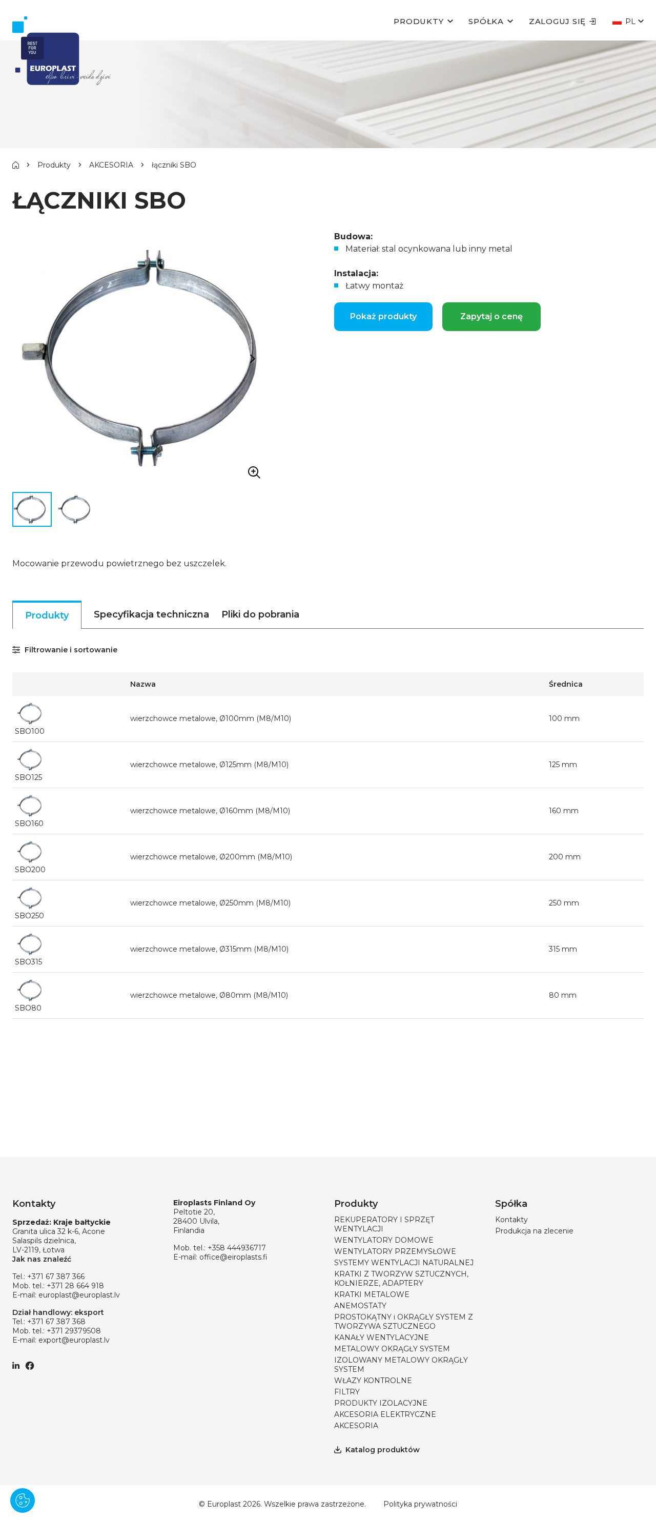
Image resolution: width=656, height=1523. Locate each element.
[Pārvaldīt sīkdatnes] (22, 1500)
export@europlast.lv (74, 1340)
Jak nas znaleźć (41, 1259)
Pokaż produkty (383, 316)
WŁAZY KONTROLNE (373, 1380)
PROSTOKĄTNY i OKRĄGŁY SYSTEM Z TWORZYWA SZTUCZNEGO (403, 1321)
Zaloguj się (557, 21)
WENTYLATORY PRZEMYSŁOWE (395, 1251)
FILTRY (347, 1391)
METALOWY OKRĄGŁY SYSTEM (392, 1348)
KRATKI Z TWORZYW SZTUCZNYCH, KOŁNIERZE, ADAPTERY (401, 1278)
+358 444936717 (237, 1247)
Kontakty (511, 1219)
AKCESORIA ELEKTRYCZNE (385, 1414)
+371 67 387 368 (56, 1321)
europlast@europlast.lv (79, 1295)
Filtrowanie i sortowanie (70, 649)
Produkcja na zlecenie (534, 1231)
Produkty (418, 21)
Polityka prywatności (420, 1504)
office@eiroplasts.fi (233, 1257)
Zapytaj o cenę (491, 316)
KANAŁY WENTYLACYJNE (381, 1337)
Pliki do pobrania (260, 614)
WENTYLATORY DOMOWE (384, 1240)
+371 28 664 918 (75, 1285)
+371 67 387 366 (56, 1276)
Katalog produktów (382, 1449)
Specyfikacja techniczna (151, 614)
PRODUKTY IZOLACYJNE (380, 1403)
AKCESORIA (111, 165)
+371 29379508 (74, 1330)
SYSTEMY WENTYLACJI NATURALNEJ (404, 1262)
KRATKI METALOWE (371, 1294)
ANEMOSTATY (360, 1305)
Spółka (486, 21)
